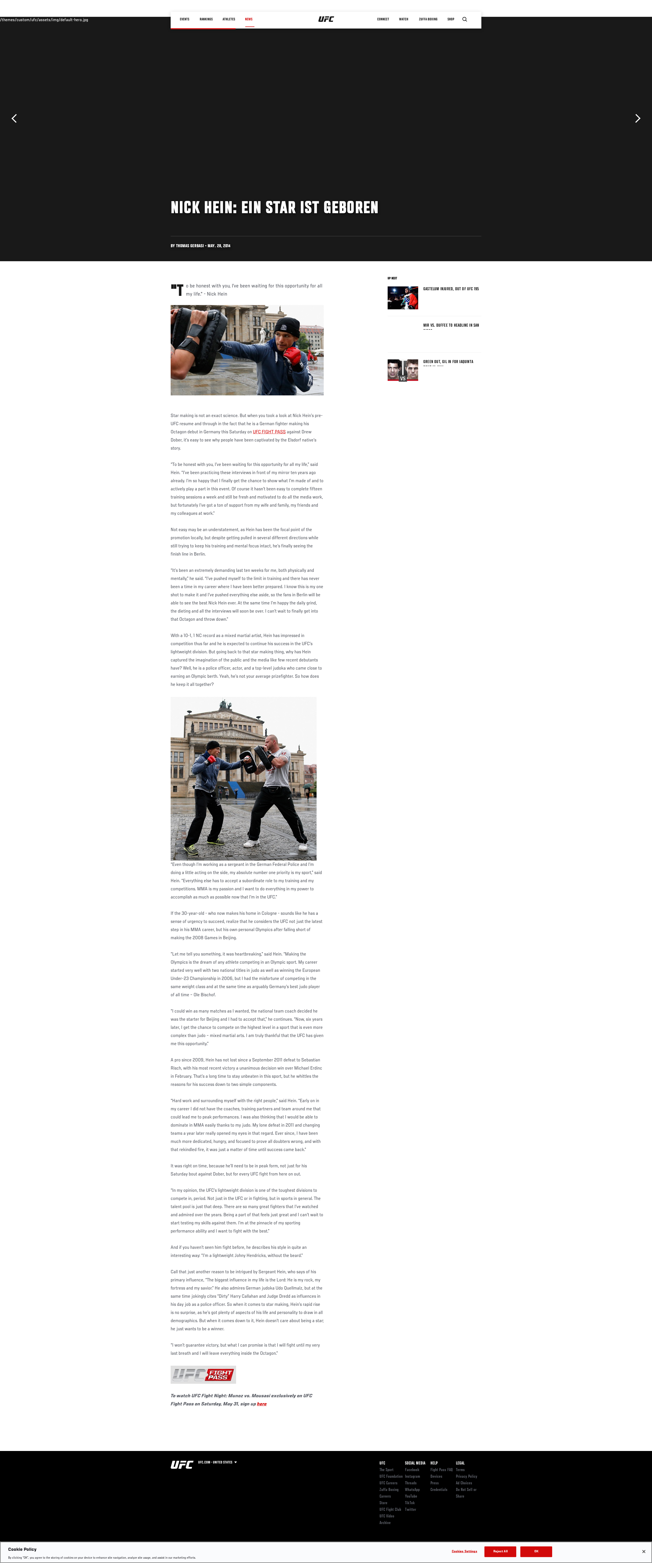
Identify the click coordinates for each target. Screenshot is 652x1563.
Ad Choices (464, 1483)
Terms (460, 1470)
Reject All (500, 1551)
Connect (383, 19)
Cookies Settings (464, 1551)
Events (184, 19)
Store (383, 1503)
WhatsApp (412, 1490)
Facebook (412, 1470)
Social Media (415, 1463)
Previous (15, 118)
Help (434, 1463)
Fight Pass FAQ (441, 1470)
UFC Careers (388, 1483)
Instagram (412, 1476)
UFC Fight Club (390, 1509)
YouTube (411, 1496)
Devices (436, 1476)
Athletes (229, 19)
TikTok (410, 1503)
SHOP (450, 19)
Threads (411, 1483)
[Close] (643, 1551)
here (262, 1404)
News (248, 19)
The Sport (386, 1470)
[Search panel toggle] (464, 19)
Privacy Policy (466, 1476)
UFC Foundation (391, 1476)
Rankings (206, 19)
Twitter (410, 1509)
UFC (382, 1463)
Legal (460, 1463)
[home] (326, 19)
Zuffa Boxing (428, 19)
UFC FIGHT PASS (269, 432)
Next (636, 118)
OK (536, 1551)
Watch (403, 19)
